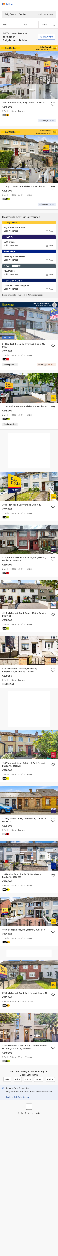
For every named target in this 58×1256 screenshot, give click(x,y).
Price (5, 25)
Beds (25, 25)
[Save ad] (53, 104)
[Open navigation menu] (53, 3)
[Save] (54, 24)
